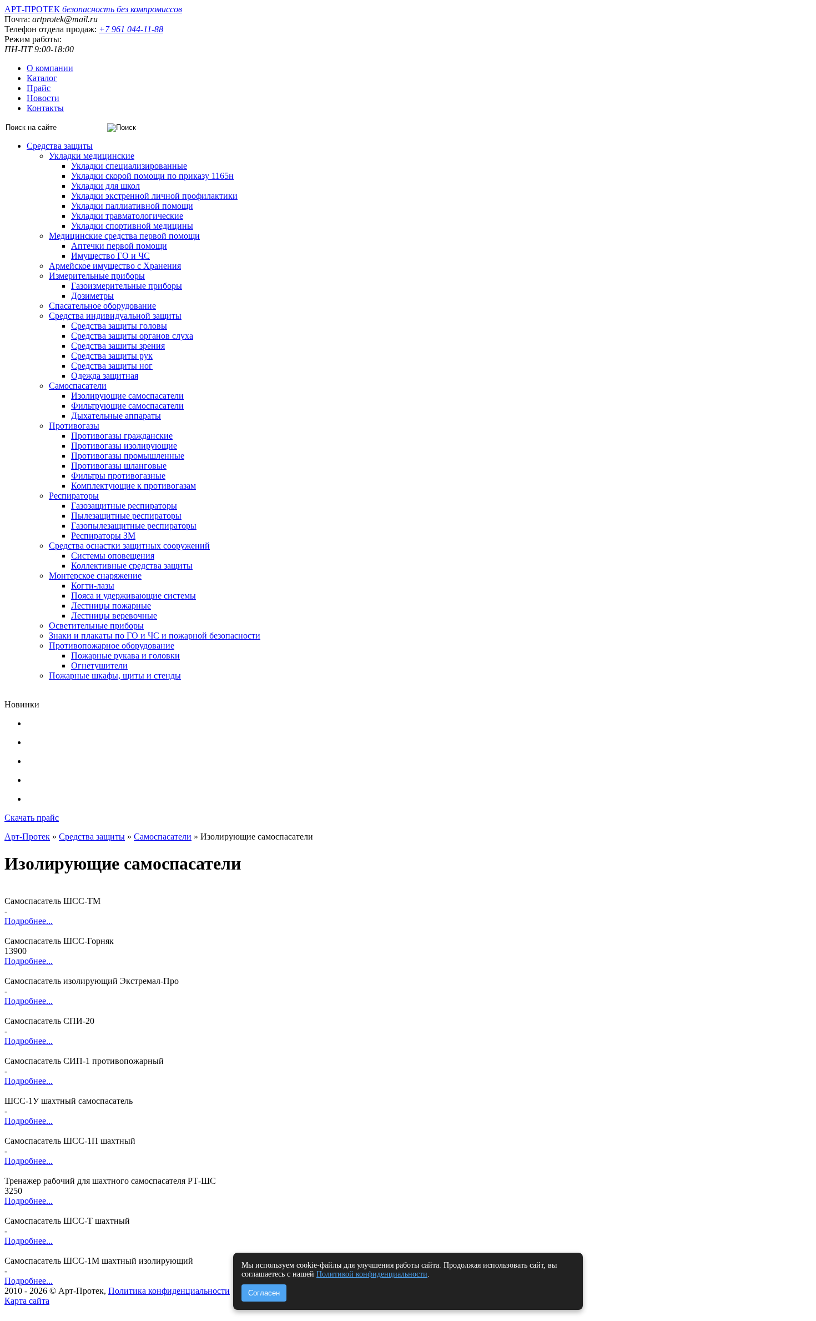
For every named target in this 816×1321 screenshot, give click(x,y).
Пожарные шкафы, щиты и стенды (115, 675)
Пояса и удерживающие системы (133, 595)
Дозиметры (92, 295)
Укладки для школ (105, 185)
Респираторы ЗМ (103, 535)
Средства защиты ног (112, 365)
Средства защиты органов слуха (132, 335)
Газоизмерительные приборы (126, 285)
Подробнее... (28, 921)
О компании (50, 68)
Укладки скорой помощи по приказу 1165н (152, 175)
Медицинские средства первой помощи (124, 235)
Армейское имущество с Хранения (115, 265)
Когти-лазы (92, 585)
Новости (43, 98)
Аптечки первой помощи (119, 245)
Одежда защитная (104, 375)
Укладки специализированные (129, 165)
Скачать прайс (31, 817)
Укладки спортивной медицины (132, 225)
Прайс (39, 88)
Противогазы (74, 425)
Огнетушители (99, 665)
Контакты (45, 108)
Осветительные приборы (96, 625)
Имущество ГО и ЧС (110, 255)
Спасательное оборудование (102, 305)
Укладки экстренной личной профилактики (154, 195)
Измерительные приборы (97, 275)
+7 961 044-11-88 (131, 29)
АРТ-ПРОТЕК (93, 9)
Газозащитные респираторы (124, 505)
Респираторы (74, 495)
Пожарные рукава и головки (125, 655)
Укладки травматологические (127, 215)
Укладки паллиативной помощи (132, 205)
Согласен (264, 1293)
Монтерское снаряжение (95, 575)
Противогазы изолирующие (124, 445)
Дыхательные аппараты (116, 415)
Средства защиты (60, 145)
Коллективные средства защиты (132, 565)
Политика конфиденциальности (169, 1290)
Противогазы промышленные (127, 455)
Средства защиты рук (112, 355)
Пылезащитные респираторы (126, 515)
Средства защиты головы (119, 325)
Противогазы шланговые (119, 465)
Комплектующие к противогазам (133, 485)
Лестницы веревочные (114, 615)
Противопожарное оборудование (111, 645)
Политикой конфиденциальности (371, 1274)
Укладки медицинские (91, 155)
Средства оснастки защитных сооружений (129, 545)
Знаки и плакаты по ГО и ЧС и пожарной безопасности (154, 635)
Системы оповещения (112, 555)
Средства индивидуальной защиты (115, 315)
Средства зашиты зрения (118, 345)
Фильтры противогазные (118, 475)
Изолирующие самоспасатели (127, 395)
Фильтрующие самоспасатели (127, 405)
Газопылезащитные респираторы (134, 525)
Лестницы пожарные (111, 605)
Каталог (42, 78)
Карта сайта (26, 1300)
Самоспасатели (78, 385)
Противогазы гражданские (122, 435)
